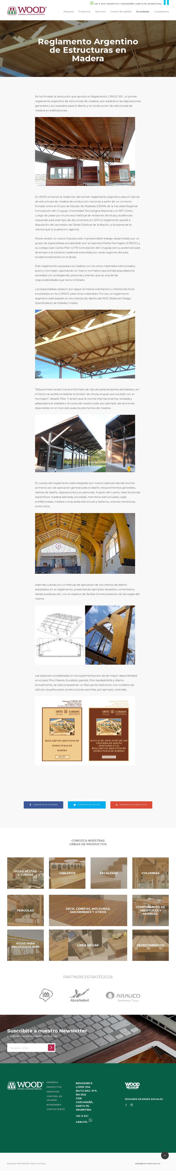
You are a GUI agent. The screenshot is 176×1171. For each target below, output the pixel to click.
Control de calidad (120, 11)
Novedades (142, 11)
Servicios (100, 11)
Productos (84, 11)
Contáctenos (161, 11)
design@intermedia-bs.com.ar (147, 1163)
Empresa (69, 11)
